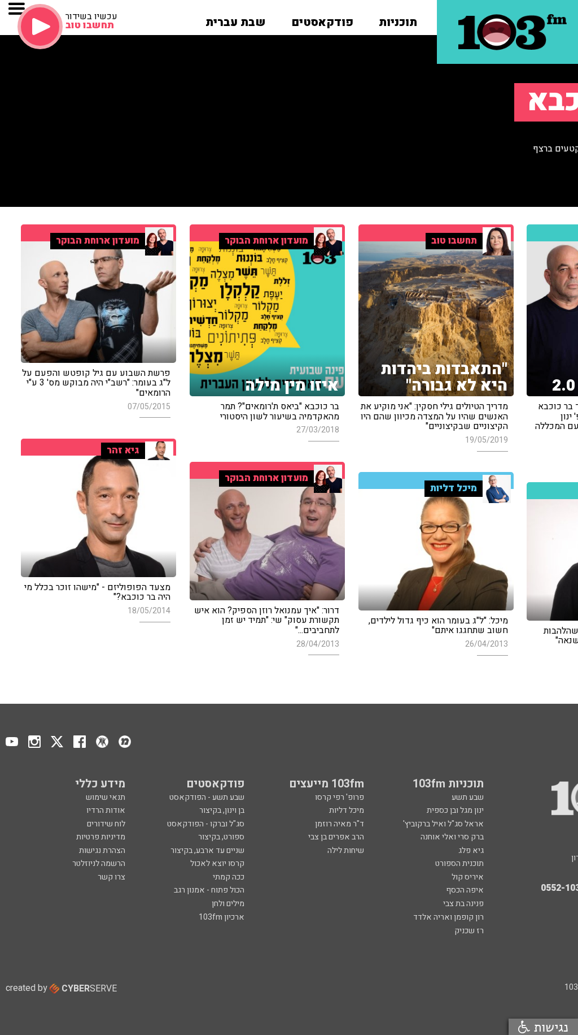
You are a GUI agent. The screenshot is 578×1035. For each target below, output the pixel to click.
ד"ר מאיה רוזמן (339, 824)
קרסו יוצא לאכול (217, 863)
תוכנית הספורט (459, 863)
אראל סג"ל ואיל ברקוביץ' (443, 824)
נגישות (549, 1026)
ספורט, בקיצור (221, 837)
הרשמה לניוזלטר (98, 863)
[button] (398, 18)
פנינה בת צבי (463, 903)
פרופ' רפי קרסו (339, 797)
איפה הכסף (465, 890)
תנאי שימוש (105, 797)
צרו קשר (111, 877)
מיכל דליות (346, 810)
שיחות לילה (345, 850)
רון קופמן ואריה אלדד (448, 917)
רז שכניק (469, 930)
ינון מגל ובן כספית (455, 810)
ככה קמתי (228, 877)
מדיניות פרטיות (100, 837)
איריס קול (468, 877)
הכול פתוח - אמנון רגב (209, 890)
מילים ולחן (228, 903)
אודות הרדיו (105, 810)
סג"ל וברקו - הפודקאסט (205, 824)
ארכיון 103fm (221, 917)
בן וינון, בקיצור (221, 810)
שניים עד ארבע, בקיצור (207, 850)
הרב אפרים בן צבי (336, 837)
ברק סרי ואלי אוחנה (452, 837)
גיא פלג (471, 850)
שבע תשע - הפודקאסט (206, 797)
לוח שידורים (106, 824)
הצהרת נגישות (102, 850)
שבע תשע (468, 797)
